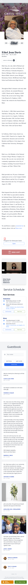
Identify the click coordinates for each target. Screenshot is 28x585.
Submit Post (14, 364)
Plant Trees (19, 311)
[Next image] (25, 525)
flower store (19, 228)
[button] (14, 492)
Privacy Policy (10, 578)
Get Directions (8, 311)
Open (14, 243)
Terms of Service (18, 578)
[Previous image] (3, 525)
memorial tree (20, 226)
